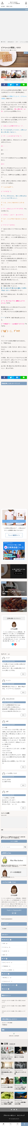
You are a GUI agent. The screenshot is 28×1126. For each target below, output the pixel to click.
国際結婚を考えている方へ (10, 985)
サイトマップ (20, 1115)
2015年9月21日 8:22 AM (8, 776)
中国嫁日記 (4, 1024)
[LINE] (23, 84)
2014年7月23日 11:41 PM (9, 724)
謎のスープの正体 (19, 1057)
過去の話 (6, 989)
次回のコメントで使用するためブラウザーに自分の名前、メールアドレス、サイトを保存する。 (13, 837)
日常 (17, 41)
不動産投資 (6, 966)
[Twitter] (11, 84)
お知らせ (6, 973)
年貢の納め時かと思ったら (7, 1072)
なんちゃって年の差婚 (7, 1022)
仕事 (5, 958)
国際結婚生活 (11, 41)
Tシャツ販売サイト (14, 535)
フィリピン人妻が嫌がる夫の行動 (20, 1103)
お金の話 (6, 951)
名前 (2, 829)
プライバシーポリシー (10, 1115)
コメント (3, 815)
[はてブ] (17, 84)
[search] (25, 847)
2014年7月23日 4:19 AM (8, 702)
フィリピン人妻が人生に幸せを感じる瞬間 (20, 1088)
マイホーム (6, 947)
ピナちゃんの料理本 (8, 970)
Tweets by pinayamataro (6, 918)
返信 (23, 674)
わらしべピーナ (7, 962)
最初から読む (10, 6)
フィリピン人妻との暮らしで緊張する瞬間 (7, 1103)
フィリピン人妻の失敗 (7, 1087)
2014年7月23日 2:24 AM (8, 683)
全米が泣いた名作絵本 (14, 1035)
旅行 (5, 954)
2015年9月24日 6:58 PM (8, 795)
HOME (3, 41)
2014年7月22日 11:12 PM (9, 661)
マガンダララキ (10, 698)
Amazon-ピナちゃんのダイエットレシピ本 (14, 79)
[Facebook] (4, 84)
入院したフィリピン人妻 (20, 1072)
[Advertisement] (14, 26)
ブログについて (7, 981)
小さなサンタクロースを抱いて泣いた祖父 (11, 1000)
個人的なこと (7, 977)
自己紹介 (3, 6)
